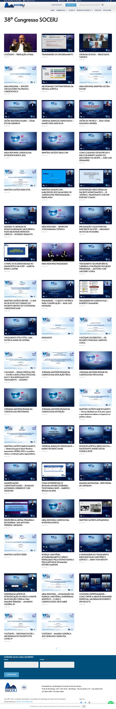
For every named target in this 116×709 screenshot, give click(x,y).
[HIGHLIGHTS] (58, 326)
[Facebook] (81, 702)
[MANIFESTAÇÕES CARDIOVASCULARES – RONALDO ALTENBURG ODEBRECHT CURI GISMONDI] (20, 471)
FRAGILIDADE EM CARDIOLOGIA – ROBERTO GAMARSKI (94, 301)
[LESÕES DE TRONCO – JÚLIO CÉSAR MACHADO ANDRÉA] (95, 109)
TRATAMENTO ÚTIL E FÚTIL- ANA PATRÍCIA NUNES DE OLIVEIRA (18, 338)
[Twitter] (85, 702)
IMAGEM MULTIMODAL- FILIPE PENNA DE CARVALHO (95, 484)
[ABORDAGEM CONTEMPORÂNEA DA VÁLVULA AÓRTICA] (58, 75)
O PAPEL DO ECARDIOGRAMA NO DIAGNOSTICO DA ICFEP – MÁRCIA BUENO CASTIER (19, 266)
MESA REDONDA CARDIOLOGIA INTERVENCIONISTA (55, 521)
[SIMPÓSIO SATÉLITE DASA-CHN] (58, 141)
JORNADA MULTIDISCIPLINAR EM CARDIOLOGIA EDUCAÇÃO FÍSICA (56, 373)
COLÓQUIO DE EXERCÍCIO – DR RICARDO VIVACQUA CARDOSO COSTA (93, 340)
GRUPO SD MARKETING (24, 701)
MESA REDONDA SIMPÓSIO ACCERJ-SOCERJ (94, 87)
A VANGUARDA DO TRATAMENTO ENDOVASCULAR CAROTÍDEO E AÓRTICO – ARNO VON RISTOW (94, 557)
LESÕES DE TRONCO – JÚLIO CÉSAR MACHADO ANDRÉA (94, 122)
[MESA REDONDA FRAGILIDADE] (58, 252)
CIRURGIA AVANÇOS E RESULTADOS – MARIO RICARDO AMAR (58, 447)
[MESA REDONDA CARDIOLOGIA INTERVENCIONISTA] (58, 508)
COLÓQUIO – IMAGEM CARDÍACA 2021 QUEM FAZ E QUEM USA (56, 634)
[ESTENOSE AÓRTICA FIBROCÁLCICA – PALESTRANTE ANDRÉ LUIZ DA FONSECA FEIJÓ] (95, 434)
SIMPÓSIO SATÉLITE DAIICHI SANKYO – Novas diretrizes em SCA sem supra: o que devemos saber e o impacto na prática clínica (95, 413)
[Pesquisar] (102, 5)
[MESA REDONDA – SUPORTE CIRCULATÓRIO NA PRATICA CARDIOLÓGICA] (20, 75)
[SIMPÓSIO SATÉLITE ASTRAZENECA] (95, 508)
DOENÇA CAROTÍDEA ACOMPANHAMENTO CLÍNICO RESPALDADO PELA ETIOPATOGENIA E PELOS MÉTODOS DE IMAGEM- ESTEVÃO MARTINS (58, 559)
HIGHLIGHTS (47, 337)
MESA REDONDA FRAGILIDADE (55, 263)
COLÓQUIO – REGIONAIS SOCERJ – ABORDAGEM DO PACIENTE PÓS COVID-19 (19, 636)
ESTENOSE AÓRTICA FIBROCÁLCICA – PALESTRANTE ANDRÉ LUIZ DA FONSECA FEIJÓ (95, 448)
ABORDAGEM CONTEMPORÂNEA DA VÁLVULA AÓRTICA (57, 87)
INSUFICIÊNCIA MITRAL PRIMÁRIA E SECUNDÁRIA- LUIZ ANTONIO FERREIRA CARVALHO (19, 522)
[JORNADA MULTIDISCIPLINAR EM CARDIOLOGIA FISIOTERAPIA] (20, 397)
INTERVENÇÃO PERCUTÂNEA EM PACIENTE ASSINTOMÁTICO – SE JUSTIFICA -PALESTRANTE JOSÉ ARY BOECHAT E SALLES (94, 193)
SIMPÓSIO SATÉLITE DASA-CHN (55, 152)
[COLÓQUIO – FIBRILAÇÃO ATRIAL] (20, 43)
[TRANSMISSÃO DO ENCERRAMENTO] (58, 43)
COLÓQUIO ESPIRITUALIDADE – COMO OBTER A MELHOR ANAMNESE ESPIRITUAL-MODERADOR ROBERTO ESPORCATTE (95, 598)
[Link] (14, 5)
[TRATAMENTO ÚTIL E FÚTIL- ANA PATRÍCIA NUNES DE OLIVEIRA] (20, 326)
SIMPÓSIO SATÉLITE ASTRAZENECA (94, 520)
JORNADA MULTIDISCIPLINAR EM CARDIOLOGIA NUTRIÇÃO (56, 410)
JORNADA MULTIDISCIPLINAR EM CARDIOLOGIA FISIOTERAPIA (18, 410)
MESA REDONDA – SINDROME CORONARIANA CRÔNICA (55, 227)
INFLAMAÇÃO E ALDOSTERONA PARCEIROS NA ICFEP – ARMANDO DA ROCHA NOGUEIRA (94, 229)
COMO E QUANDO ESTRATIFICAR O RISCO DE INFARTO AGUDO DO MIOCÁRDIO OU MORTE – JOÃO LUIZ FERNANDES (95, 156)
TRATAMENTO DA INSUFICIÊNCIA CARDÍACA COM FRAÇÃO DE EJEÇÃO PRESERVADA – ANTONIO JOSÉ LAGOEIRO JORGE (95, 267)
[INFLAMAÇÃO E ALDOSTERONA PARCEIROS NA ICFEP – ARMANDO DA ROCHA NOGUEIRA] (95, 215)
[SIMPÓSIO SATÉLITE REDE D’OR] (20, 178)
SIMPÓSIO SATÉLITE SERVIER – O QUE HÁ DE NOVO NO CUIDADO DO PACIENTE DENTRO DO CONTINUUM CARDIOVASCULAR (20, 304)
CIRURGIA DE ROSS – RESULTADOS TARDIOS (94, 55)
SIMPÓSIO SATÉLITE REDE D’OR (17, 189)
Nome (9, 659)
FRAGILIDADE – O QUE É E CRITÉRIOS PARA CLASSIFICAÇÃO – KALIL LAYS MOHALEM (57, 303)
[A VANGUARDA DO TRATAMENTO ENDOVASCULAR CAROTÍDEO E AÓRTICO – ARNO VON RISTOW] (95, 543)
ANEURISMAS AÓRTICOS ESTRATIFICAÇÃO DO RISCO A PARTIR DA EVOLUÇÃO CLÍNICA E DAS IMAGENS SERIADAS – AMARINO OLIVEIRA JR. (20, 599)
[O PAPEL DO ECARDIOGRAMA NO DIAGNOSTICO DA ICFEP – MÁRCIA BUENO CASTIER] (20, 252)
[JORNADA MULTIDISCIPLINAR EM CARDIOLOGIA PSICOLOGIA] (95, 360)
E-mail (45, 659)
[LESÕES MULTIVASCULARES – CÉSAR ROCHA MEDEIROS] (20, 109)
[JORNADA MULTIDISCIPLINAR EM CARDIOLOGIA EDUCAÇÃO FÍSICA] (58, 360)
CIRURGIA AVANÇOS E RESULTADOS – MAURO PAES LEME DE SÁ (58, 122)
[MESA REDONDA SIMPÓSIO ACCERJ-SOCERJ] (95, 75)
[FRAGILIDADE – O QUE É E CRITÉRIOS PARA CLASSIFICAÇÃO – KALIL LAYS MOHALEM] (58, 289)
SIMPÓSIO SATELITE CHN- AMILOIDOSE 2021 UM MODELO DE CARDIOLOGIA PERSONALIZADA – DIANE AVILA (57, 193)
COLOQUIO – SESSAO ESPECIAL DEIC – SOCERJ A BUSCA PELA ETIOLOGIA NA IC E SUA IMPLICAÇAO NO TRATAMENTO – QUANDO (19, 376)
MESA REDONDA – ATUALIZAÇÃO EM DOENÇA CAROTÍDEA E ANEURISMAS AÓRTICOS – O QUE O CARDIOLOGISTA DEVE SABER (58, 598)
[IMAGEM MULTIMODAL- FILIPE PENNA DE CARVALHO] (95, 471)
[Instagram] (89, 702)
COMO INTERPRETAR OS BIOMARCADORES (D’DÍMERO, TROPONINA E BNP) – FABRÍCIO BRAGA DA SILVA (56, 487)
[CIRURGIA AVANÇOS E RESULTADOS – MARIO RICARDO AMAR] (58, 434)
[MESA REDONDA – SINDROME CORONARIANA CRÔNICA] (58, 215)
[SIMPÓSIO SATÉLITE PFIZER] (20, 543)
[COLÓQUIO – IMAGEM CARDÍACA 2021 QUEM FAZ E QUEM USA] (58, 622)
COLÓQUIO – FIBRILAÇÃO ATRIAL (19, 54)
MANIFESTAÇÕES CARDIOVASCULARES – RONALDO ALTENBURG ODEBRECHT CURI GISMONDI (19, 487)
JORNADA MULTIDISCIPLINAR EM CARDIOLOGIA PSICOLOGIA (93, 373)
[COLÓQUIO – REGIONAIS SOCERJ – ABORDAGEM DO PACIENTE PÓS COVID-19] (20, 622)
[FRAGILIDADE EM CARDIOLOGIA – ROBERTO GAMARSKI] (95, 289)
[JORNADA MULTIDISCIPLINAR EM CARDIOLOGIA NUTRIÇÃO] (58, 397)
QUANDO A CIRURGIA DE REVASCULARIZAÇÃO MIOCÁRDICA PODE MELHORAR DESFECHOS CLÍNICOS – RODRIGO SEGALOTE (19, 230)
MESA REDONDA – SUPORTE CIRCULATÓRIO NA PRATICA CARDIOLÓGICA (16, 89)
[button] (110, 703)
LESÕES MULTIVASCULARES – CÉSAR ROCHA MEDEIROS (19, 122)
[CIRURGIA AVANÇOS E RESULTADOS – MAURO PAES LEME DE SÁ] (58, 109)
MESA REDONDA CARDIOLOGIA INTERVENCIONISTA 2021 (18, 153)
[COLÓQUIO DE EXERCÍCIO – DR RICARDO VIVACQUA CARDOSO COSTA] (95, 326)
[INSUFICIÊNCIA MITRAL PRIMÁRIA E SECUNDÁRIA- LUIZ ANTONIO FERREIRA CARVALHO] (20, 508)
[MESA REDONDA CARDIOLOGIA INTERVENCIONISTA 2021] (20, 141)
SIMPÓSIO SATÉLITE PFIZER (15, 554)
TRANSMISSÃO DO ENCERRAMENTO (57, 54)
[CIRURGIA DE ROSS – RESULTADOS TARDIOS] (95, 43)
